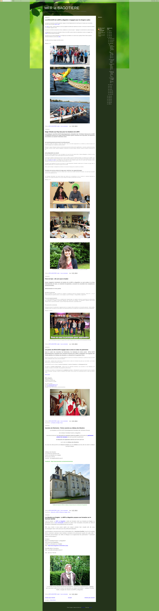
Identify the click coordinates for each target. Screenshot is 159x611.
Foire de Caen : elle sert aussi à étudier (56, 279)
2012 (109, 99)
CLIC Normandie (59, 522)
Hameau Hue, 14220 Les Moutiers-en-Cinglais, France (60, 512)
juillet (110, 84)
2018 (109, 32)
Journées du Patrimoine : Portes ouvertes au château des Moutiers (65, 428)
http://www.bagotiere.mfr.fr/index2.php (58, 545)
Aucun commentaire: (64, 126)
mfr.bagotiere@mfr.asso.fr (53, 384)
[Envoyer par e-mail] (72, 126)
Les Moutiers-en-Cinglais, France (57, 422)
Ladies (48, 26)
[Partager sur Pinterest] (77, 126)
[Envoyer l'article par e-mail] (70, 126)
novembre (111, 40)
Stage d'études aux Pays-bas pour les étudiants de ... (111, 55)
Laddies (46, 33)
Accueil (70, 597)
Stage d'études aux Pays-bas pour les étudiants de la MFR (62, 132)
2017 (109, 34)
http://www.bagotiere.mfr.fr (52, 385)
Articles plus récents (50, 597)
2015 (109, 37)
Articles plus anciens (90, 597)
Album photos (47, 374)
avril (110, 89)
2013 (109, 97)
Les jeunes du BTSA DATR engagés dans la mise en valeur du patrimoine (66, 349)
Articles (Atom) (53, 600)
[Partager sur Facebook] (75, 126)
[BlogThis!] (73, 126)
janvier (110, 94)
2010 (109, 102)
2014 (109, 96)
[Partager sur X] (74, 126)
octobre (110, 41)
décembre (111, 38)
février (110, 92)
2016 (109, 35)
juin (110, 86)
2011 (109, 100)
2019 (109, 30)
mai (110, 87)
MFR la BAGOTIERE (61, 8)
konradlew (83, 607)
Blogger (90, 607)
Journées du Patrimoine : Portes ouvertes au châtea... (111, 74)
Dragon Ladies (57, 24)
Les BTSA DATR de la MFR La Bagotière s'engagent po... (111, 48)
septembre (111, 43)
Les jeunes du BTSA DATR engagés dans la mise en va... (111, 67)
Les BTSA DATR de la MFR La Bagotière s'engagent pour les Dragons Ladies (67, 20)
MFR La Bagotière (60, 521)
